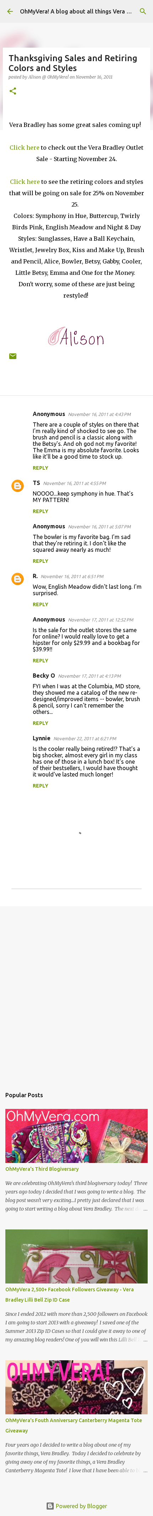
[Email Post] (13, 359)
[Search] (143, 11)
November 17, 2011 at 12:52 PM (100, 619)
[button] (13, 91)
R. (35, 576)
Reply (40, 468)
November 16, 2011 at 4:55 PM (74, 483)
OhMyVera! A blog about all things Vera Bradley (83, 11)
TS (36, 483)
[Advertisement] (76, 993)
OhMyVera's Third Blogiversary (42, 1169)
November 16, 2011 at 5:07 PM (99, 526)
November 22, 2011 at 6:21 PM (84, 738)
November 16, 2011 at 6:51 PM (72, 576)
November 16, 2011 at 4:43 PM (99, 414)
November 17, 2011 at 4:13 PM (89, 675)
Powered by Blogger (80, 1506)
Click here (24, 147)
